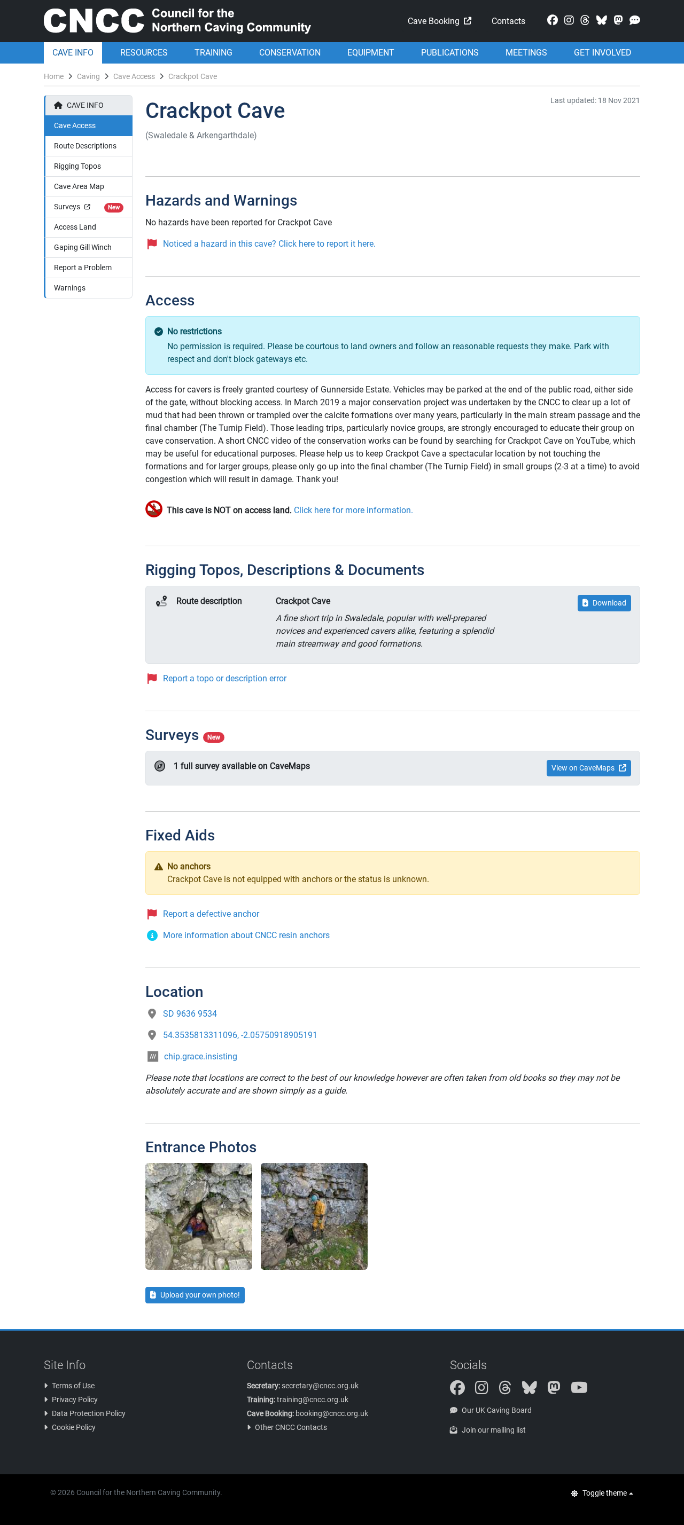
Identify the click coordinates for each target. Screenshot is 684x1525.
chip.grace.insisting (200, 1056)
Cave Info (73, 53)
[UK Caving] (632, 20)
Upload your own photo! (200, 1295)
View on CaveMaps (583, 768)
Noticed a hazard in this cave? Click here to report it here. (269, 244)
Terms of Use (73, 1385)
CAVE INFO (85, 105)
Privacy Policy (75, 1399)
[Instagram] (567, 20)
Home (54, 76)
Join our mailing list (494, 1430)
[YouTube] (583, 1390)
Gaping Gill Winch (83, 247)
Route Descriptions (85, 146)
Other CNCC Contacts (291, 1427)
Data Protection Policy (89, 1413)
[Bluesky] (599, 20)
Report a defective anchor (211, 914)
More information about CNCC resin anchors (246, 935)
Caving (88, 76)
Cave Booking (434, 21)
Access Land (75, 227)
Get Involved (603, 53)
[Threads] (583, 20)
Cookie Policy (74, 1427)
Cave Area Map (79, 186)
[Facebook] (550, 20)
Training (213, 53)
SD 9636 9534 (190, 1014)
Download (609, 603)
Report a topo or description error (224, 678)
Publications (450, 53)
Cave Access (134, 76)
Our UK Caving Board (497, 1410)
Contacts (508, 21)
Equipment (370, 53)
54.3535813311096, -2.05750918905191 (240, 1035)
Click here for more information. (353, 510)
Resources (144, 53)
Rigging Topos (77, 166)
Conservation (290, 53)
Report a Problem (83, 267)
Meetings (526, 53)
